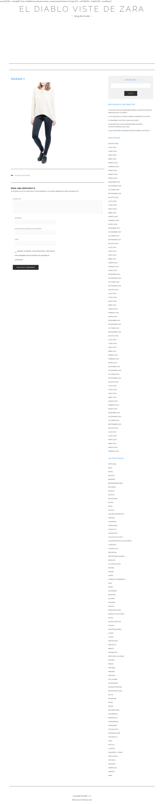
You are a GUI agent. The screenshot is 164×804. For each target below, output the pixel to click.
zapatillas (112, 768)
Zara (110, 775)
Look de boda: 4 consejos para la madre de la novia (129, 116)
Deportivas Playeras (116, 556)
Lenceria (111, 602)
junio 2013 (112, 436)
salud (110, 695)
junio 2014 (112, 390)
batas (110, 472)
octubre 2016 (113, 282)
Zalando (111, 764)
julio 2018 (112, 201)
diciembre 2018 (114, 182)
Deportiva (112, 552)
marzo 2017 (113, 263)
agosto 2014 (113, 382)
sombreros (112, 714)
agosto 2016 (113, 290)
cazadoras (112, 525)
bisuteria (112, 487)
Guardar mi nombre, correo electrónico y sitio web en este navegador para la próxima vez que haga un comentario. (35, 255)
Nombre (18, 218)
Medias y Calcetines (116, 614)
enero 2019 (112, 178)
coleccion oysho (115, 537)
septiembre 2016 (114, 286)
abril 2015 (112, 351)
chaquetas (112, 533)
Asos (110, 468)
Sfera (110, 702)
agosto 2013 (113, 428)
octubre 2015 (113, 328)
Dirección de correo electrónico (28, 229)
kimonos (112, 595)
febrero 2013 (113, 451)
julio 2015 (112, 340)
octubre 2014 (113, 374)
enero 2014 (112, 409)
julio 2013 (112, 432)
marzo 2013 (113, 447)
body (110, 506)
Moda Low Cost (114, 622)
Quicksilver (113, 683)
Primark (111, 671)
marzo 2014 (113, 401)
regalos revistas (115, 687)
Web (16, 239)
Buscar (131, 93)
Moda (110, 618)
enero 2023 (112, 170)
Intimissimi (112, 591)
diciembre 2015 (114, 320)
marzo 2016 (113, 309)
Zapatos (111, 771)
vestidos (111, 760)
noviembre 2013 (114, 416)
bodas (110, 502)
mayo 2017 (112, 255)
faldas (111, 572)
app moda (112, 464)
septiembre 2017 (114, 240)
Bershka (111, 479)
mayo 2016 (112, 301)
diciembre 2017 (114, 228)
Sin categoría (113, 710)
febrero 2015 (113, 359)
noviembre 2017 (114, 232)
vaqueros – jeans (115, 752)
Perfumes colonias (116, 656)
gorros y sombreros (116, 579)
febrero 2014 (113, 405)
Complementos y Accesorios (120, 541)
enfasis (111, 568)
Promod (111, 675)
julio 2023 (112, 147)
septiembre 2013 (114, 424)
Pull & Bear (112, 679)
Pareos (111, 648)
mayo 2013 (112, 440)
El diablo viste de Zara (82, 8)
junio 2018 (112, 205)
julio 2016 (112, 293)
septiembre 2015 (114, 332)
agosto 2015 (113, 336)
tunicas (111, 748)
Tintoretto (112, 737)
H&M (110, 583)
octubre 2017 (113, 236)
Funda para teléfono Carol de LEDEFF (123, 120)
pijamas (111, 660)
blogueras (112, 498)
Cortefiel (112, 545)
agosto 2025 (113, 143)
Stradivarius (113, 721)
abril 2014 (112, 397)
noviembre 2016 (114, 278)
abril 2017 (112, 259)
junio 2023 (112, 151)
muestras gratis (114, 629)
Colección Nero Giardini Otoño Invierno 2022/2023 (129, 131)
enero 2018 (112, 224)
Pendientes (112, 652)
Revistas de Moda (115, 691)
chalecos (112, 529)
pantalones (113, 641)
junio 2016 (112, 297)
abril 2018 (112, 213)
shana (110, 706)
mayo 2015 (112, 347)
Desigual (111, 560)
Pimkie (110, 664)
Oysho (111, 633)
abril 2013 (112, 443)
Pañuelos (112, 645)
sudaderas (112, 725)
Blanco (111, 491)
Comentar (17, 199)
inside (110, 587)
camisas (111, 518)
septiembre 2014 (114, 378)
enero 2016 (112, 316)
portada (111, 668)
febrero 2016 (113, 313)
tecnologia (113, 729)
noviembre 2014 (114, 370)
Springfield (112, 718)
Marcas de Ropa (114, 610)
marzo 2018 (113, 217)
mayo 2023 (112, 155)
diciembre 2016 (114, 274)
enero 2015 (112, 363)
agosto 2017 (113, 243)
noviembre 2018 (114, 186)
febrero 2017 (113, 266)
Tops (110, 741)
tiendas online (114, 733)
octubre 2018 (113, 190)
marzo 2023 (113, 163)
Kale (89, 796)
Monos (111, 625)
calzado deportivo (116, 514)
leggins (111, 598)
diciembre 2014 (114, 366)
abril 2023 (112, 159)
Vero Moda (112, 756)
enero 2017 (112, 270)
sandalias (112, 698)
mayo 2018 (112, 209)
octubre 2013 (113, 420)
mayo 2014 (112, 393)
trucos (111, 745)
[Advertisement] (82, 40)
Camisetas (112, 522)
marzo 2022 (113, 174)
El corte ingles (114, 564)
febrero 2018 (113, 220)
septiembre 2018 (114, 193)
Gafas (110, 575)
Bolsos (111, 510)
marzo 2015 (113, 355)
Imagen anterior (22, 175)
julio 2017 (112, 247)
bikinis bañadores (115, 483)
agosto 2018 (113, 197)
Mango (111, 606)
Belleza (111, 475)
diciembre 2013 (114, 413)
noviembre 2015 (114, 324)
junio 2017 (112, 251)
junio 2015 (112, 343)
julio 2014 (112, 386)
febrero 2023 (113, 167)
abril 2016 (112, 305)
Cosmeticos (113, 548)
